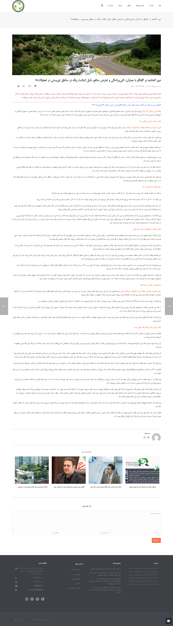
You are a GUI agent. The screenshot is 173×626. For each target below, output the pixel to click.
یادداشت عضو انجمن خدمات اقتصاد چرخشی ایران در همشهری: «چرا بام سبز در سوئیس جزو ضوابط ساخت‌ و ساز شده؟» (31, 487)
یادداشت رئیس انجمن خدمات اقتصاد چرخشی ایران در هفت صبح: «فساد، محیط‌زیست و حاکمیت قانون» (105, 487)
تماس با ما (110, 5)
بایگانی (129, 5)
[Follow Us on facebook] (42, 599)
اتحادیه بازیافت (26, 619)
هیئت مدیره (76, 575)
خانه (160, 5)
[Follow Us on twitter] (27, 599)
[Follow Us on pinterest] (32, 599)
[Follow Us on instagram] (37, 599)
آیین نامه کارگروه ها (74, 588)
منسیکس (11, 619)
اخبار (156, 25)
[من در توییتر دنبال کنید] (148, 438)
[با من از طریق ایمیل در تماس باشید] (145, 438)
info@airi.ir (38, 586)
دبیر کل (77, 584)
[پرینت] (18, 86)
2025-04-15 (140, 86)
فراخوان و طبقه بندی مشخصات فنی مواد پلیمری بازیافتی (142, 487)
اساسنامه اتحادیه (75, 570)
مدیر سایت (154, 86)
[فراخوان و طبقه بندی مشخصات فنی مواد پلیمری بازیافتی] (142, 470)
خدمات (120, 5)
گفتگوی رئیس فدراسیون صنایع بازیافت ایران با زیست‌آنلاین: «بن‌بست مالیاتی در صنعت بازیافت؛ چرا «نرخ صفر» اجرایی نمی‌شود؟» (68, 487)
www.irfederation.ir (35, 590)
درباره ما (151, 5)
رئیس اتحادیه (75, 579)
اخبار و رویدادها (140, 5)
